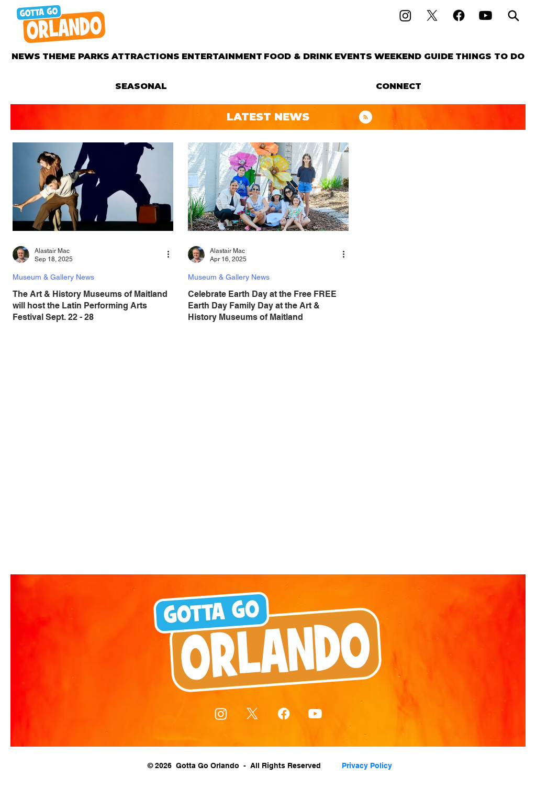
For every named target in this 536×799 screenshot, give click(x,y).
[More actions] (171, 254)
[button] (75, 56)
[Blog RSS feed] (365, 117)
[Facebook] (458, 15)
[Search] (513, 15)
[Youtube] (485, 15)
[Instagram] (405, 15)
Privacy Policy (367, 765)
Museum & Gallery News (53, 277)
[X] (432, 15)
